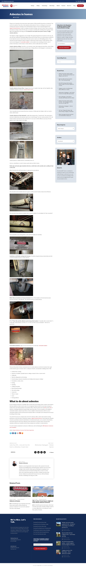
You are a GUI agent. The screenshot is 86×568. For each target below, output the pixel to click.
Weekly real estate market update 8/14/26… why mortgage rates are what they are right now (66, 102)
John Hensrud (13, 546)
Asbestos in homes (15, 501)
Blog (74, 5)
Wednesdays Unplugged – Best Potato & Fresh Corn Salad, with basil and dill (66, 93)
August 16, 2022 (13, 499)
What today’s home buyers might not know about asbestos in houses (42, 501)
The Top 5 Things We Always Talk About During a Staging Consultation (66, 110)
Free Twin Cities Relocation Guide (39, 534)
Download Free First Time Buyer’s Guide (40, 524)
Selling (38, 5)
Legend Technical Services (15, 28)
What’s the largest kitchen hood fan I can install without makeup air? (66, 115)
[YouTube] (18, 433)
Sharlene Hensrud (42, 499)
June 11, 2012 (34, 499)
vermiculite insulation (25, 42)
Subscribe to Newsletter (64, 47)
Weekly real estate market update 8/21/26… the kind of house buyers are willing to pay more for (66, 75)
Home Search (80, 5)
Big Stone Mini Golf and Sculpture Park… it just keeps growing (65, 79)
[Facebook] (13, 433)
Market (58, 5)
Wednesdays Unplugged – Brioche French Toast (66, 106)
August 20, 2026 (66, 546)
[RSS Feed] (22, 433)
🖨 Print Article (16, 17)
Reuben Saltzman (16, 430)
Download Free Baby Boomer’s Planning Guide (42, 528)
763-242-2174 (13, 549)
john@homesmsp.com (15, 547)
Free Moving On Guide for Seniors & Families (41, 530)
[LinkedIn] (15, 433)
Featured (63, 5)
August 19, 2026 (66, 555)
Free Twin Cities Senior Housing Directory (41, 532)
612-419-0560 (13, 541)
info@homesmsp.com (8, 1)
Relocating (52, 5)
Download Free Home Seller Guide (39, 526)
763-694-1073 (80, 1)
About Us (69, 5)
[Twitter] (11, 433)
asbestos (13, 452)
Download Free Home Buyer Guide (39, 522)
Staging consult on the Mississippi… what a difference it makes (66, 89)
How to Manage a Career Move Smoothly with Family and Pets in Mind (66, 97)
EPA (45, 407)
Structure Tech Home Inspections (27, 430)
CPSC (51, 407)
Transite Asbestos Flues (28, 89)
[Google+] (20, 433)
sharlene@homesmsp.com (16, 539)
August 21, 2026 (66, 529)
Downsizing (44, 5)
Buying (32, 5)
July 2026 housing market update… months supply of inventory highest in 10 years (66, 84)
